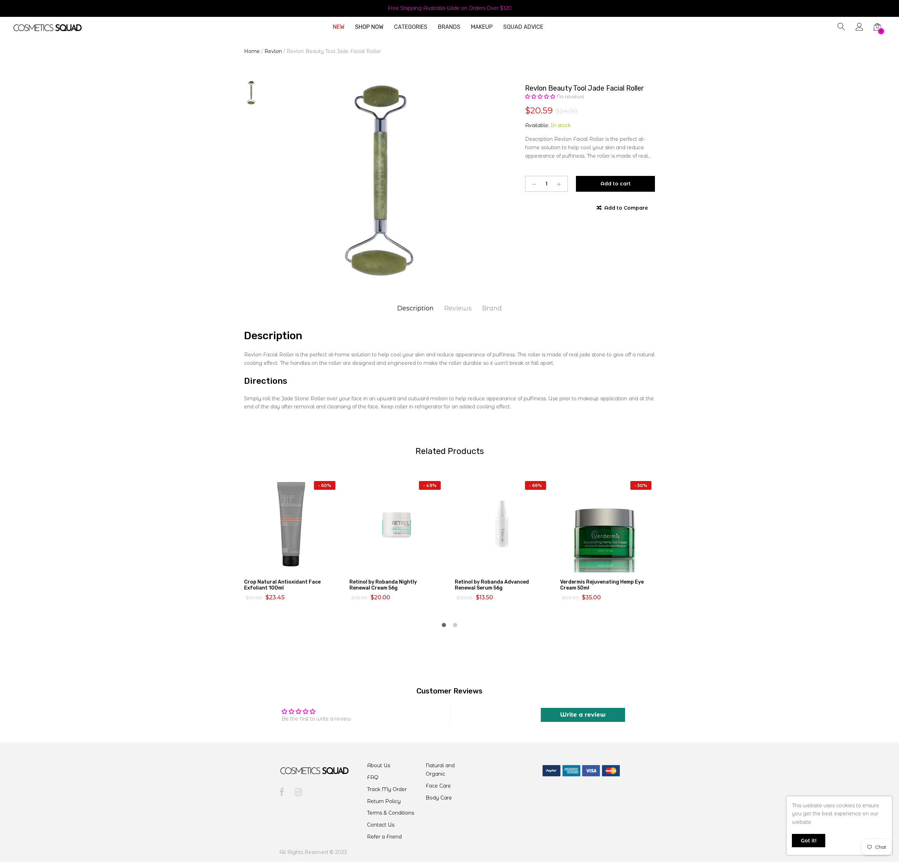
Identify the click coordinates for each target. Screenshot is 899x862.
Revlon (273, 51)
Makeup (482, 27)
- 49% (430, 485)
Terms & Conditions (390, 813)
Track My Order (387, 789)
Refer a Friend (384, 837)
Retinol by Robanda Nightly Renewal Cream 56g (383, 585)
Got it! (808, 840)
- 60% (324, 485)
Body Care (439, 798)
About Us (378, 765)
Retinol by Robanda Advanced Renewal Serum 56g (492, 585)
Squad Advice (523, 27)
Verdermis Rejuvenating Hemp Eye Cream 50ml (602, 585)
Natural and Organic (440, 769)
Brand (492, 308)
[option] (379, 180)
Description (415, 308)
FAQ (373, 777)
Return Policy (384, 801)
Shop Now (369, 27)
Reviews (458, 308)
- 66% (535, 485)
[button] (541, 96)
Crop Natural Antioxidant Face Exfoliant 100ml (282, 585)
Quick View (295, 566)
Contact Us (380, 825)
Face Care (438, 786)
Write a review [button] (583, 714)
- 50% (641, 485)
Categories (410, 27)
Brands (449, 27)
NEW (338, 27)
